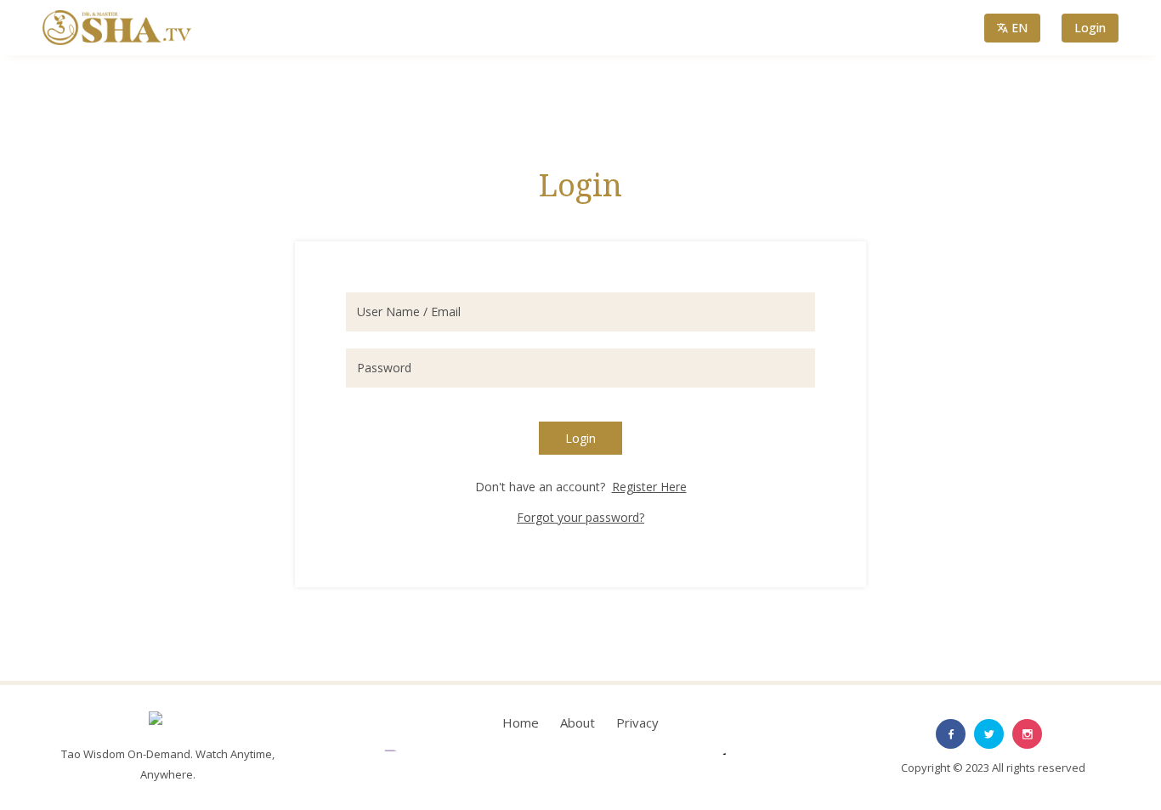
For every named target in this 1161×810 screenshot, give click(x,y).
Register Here (649, 487)
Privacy (637, 722)
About (577, 722)
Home (520, 722)
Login (1090, 28)
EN (1019, 28)
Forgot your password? (580, 517)
